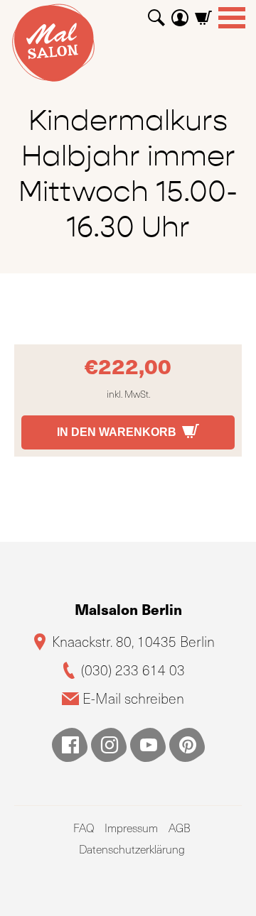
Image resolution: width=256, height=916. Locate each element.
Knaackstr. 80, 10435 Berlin (133, 641)
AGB (180, 827)
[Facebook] (69, 745)
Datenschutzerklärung (132, 848)
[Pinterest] (187, 745)
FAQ (83, 827)
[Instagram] (109, 745)
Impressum (131, 827)
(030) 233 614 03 (133, 670)
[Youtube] (148, 745)
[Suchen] (156, 12)
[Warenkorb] (203, 12)
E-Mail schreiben (133, 698)
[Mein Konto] (180, 12)
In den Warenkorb (116, 432)
